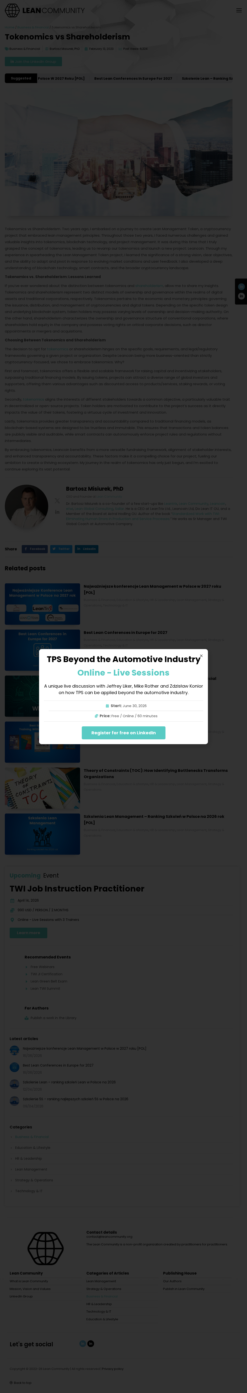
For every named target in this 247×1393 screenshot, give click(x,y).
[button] (201, 655)
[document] (123, 696)
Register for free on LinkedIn (123, 733)
